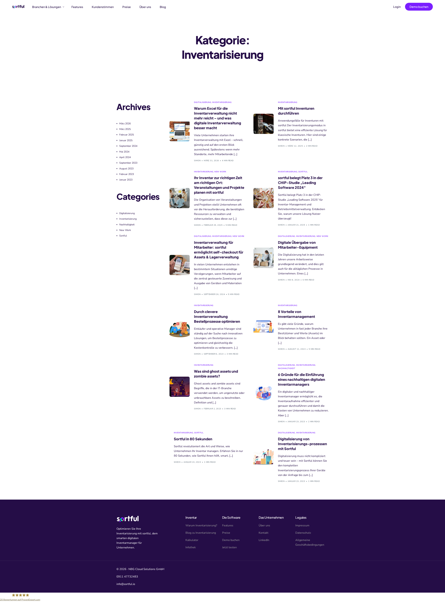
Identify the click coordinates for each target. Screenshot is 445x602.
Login (397, 7)
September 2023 (128, 162)
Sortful (303, 172)
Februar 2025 (126, 134)
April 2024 (125, 157)
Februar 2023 (126, 174)
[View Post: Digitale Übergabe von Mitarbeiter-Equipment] (263, 258)
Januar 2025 (125, 140)
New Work (220, 172)
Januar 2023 (125, 179)
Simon (197, 160)
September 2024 (128, 146)
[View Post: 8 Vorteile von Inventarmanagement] (263, 327)
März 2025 (125, 129)
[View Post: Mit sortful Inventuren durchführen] (263, 124)
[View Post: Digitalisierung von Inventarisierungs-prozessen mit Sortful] (263, 457)
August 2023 (126, 168)
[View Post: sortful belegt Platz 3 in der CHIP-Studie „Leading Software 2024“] (263, 198)
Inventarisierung (222, 102)
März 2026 (125, 123)
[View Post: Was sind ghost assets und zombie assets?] (179, 387)
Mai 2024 (124, 151)
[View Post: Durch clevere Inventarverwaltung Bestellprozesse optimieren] (179, 329)
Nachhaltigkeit (286, 368)
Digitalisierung (202, 102)
